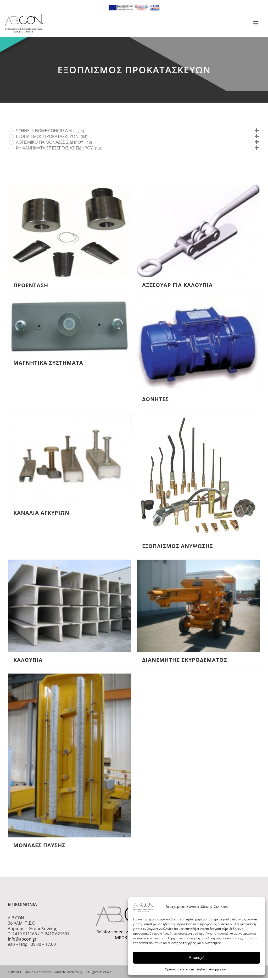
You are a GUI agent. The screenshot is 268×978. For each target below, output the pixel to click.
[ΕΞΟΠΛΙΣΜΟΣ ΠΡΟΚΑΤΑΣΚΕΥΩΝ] (11, 136)
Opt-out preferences (179, 969)
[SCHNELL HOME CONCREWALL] (11, 131)
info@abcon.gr (22, 939)
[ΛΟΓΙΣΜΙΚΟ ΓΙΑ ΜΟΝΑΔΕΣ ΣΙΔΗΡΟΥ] (11, 142)
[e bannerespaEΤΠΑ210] (134, 6)
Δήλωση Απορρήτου (211, 969)
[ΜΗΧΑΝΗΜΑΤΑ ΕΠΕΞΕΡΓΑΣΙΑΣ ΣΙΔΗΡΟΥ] (11, 148)
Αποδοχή (196, 957)
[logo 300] (23, 16)
